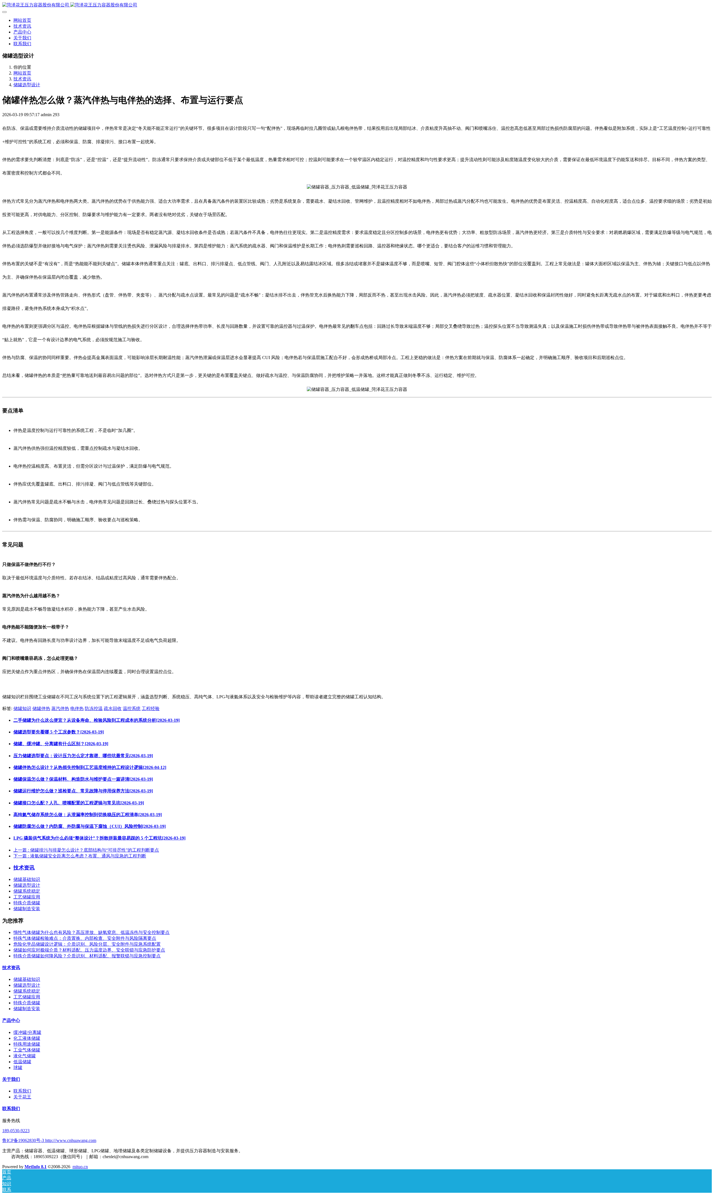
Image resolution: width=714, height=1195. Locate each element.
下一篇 (79, 856)
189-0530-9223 (16, 1130)
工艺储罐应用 (26, 897)
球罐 (17, 1067)
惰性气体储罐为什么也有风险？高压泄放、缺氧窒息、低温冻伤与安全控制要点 (91, 932)
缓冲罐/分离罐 (27, 1032)
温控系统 (132, 708)
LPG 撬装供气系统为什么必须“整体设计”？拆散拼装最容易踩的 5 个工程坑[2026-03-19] (99, 838)
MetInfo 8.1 (36, 1166)
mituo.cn (80, 1166)
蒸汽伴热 (60, 708)
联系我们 (22, 1091)
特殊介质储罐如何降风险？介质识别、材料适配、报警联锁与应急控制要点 (87, 955)
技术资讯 (22, 79)
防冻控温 (94, 708)
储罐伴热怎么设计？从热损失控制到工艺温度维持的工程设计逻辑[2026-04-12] (89, 767)
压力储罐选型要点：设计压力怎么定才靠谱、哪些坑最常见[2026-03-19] (83, 755)
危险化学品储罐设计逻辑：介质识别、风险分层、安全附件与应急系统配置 (87, 944)
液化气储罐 (24, 1055)
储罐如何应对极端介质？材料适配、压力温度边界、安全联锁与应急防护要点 (89, 950)
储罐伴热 (41, 708)
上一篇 (86, 850)
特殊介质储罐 (26, 902)
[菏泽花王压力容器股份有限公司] (357, 5)
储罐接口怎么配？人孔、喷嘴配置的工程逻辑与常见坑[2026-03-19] (78, 802)
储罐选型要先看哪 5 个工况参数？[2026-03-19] (58, 732)
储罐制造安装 (26, 908)
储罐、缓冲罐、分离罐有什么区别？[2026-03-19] (60, 743)
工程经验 (151, 708)
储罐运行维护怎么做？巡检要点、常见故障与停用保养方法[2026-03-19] (83, 790)
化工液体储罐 (26, 1038)
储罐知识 (22, 708)
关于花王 (22, 1096)
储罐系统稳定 (26, 891)
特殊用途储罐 (26, 1044)
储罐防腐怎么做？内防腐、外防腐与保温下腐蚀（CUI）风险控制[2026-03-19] (89, 826)
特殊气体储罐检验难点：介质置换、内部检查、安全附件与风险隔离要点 (84, 938)
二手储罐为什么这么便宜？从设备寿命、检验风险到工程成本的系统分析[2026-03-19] (96, 720)
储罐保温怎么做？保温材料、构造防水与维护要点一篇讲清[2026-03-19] (83, 779)
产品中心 (11, 1020)
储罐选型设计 (26, 84)
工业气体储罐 (26, 1050)
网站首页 (22, 20)
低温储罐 (22, 1061)
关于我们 (11, 1079)
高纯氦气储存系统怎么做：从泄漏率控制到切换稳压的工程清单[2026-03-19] (87, 814)
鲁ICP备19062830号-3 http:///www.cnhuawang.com (49, 1140)
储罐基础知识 (26, 879)
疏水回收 (113, 708)
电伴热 (77, 708)
